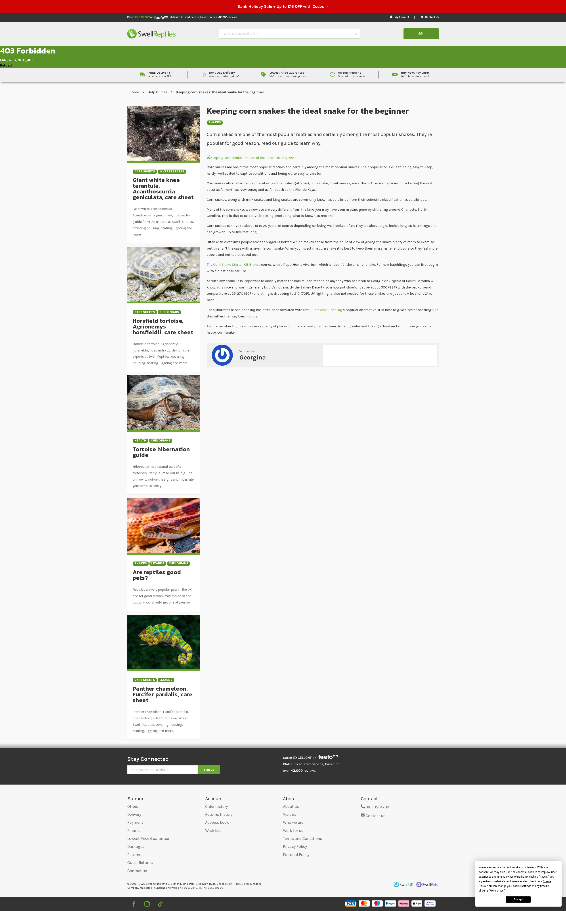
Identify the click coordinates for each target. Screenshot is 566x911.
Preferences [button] (497, 890)
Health (140, 441)
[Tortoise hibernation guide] (163, 402)
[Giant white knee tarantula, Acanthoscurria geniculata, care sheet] (163, 133)
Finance (134, 830)
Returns (134, 854)
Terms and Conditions (302, 838)
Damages (135, 846)
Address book (217, 822)
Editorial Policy (296, 854)
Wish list (213, 830)
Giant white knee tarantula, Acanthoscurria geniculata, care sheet (163, 188)
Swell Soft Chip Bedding (322, 310)
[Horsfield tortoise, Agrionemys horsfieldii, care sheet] (163, 274)
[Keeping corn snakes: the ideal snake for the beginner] (323, 157)
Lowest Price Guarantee (148, 838)
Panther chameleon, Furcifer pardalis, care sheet (162, 694)
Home (134, 92)
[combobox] (285, 33)
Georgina (252, 357)
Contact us (137, 870)
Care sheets (144, 172)
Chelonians (169, 312)
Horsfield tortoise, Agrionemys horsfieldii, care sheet (163, 326)
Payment (135, 822)
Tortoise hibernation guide (161, 452)
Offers (132, 806)
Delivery (134, 814)
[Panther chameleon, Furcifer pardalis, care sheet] (163, 642)
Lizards (157, 563)
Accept (518, 899)
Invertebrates (171, 172)
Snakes (214, 122)
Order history (216, 806)
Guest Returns (140, 862)
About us (291, 806)
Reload (6, 65)
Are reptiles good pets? (157, 575)
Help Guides (158, 92)
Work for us (293, 830)
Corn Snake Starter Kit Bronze (237, 264)
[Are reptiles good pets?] (163, 525)
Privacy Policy (295, 846)
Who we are (293, 822)
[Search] (356, 33)
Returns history (218, 814)
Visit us (289, 814)
